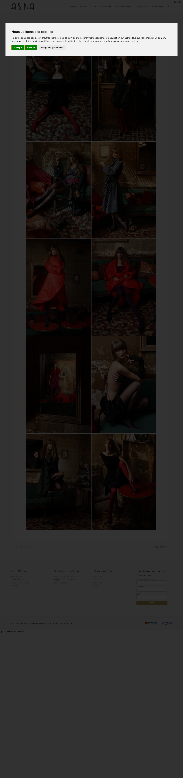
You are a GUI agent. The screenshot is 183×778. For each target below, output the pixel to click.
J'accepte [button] (18, 47)
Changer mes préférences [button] (52, 47)
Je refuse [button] (31, 47)
